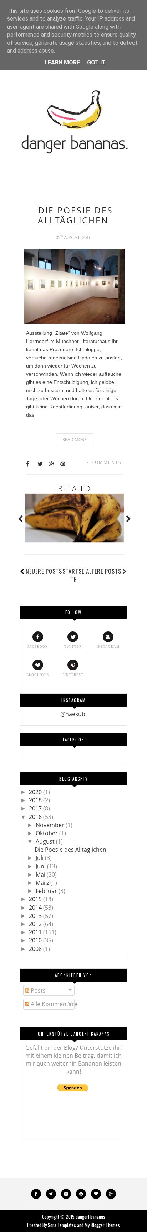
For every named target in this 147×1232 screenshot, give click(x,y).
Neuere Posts (44, 571)
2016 (36, 817)
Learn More (62, 62)
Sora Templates (62, 1224)
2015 (36, 899)
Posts (37, 990)
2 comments (104, 462)
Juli (40, 858)
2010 (36, 940)
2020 (36, 792)
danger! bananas (90, 1216)
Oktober (47, 833)
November (51, 825)
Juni (41, 866)
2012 (36, 924)
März (43, 883)
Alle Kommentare (53, 1004)
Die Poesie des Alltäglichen (75, 215)
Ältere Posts (103, 571)
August (46, 841)
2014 (36, 907)
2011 (36, 932)
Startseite (74, 575)
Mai (41, 874)
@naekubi (73, 714)
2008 (36, 949)
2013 (36, 916)
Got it (96, 62)
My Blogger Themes (102, 1224)
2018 (36, 800)
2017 (36, 808)
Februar (47, 891)
